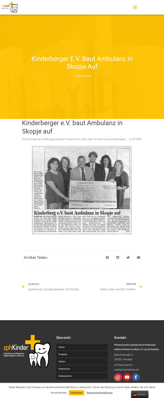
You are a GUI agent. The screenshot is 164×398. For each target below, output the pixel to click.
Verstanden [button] (76, 392)
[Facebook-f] (136, 377)
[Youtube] (127, 377)
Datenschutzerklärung (99, 392)
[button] (135, 7)
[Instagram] (118, 377)
